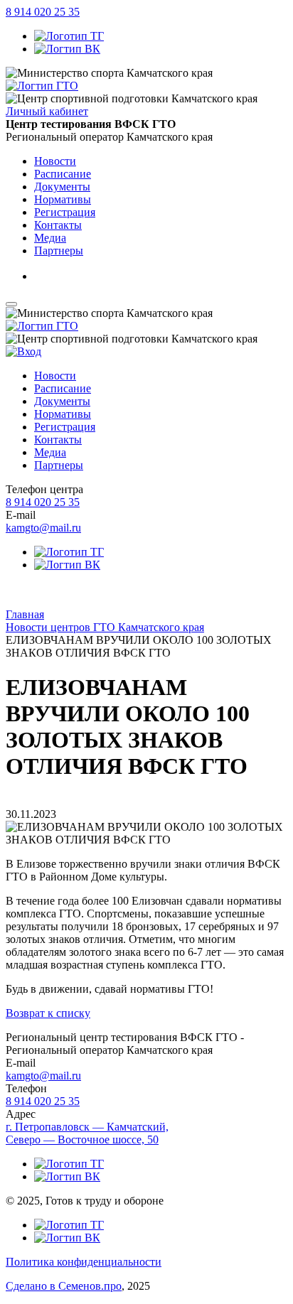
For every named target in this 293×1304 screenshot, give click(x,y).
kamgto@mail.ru (43, 528)
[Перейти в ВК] (67, 49)
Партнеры (58, 465)
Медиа (50, 452)
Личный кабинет (47, 111)
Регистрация (64, 427)
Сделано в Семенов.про (64, 1286)
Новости (55, 376)
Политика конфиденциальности (83, 1262)
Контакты (58, 439)
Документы (62, 401)
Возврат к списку (48, 1013)
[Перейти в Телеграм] (69, 36)
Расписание (62, 388)
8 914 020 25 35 (43, 12)
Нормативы (62, 414)
